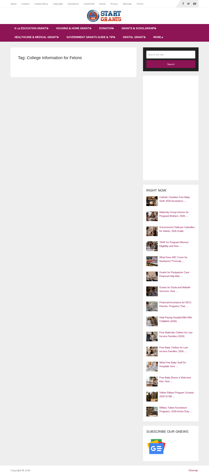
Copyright (58, 4)
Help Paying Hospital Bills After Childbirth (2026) (175, 319)
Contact (25, 4)
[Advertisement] (170, 128)
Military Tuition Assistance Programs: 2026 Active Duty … (176, 409)
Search (171, 64)
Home (102, 4)
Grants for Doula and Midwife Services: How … (174, 289)
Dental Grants (134, 37)
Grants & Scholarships (138, 28)
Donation (106, 28)
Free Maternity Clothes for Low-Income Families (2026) (176, 334)
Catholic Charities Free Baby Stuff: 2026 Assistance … (174, 199)
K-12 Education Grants (31, 28)
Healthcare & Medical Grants (36, 37)
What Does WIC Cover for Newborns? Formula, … (173, 259)
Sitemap (127, 4)
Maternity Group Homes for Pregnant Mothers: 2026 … (174, 214)
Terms (139, 4)
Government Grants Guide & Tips (90, 37)
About (13, 4)
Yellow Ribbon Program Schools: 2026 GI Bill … (176, 394)
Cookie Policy (41, 4)
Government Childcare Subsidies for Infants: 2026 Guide (177, 229)
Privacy (114, 4)
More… (158, 37)
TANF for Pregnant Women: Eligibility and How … (174, 244)
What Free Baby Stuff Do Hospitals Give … (172, 364)
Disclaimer (73, 4)
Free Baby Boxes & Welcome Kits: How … (175, 379)
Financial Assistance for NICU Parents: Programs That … (175, 304)
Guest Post (89, 4)
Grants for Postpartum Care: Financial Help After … (174, 274)
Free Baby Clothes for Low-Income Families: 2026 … (174, 349)
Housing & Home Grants (73, 28)
